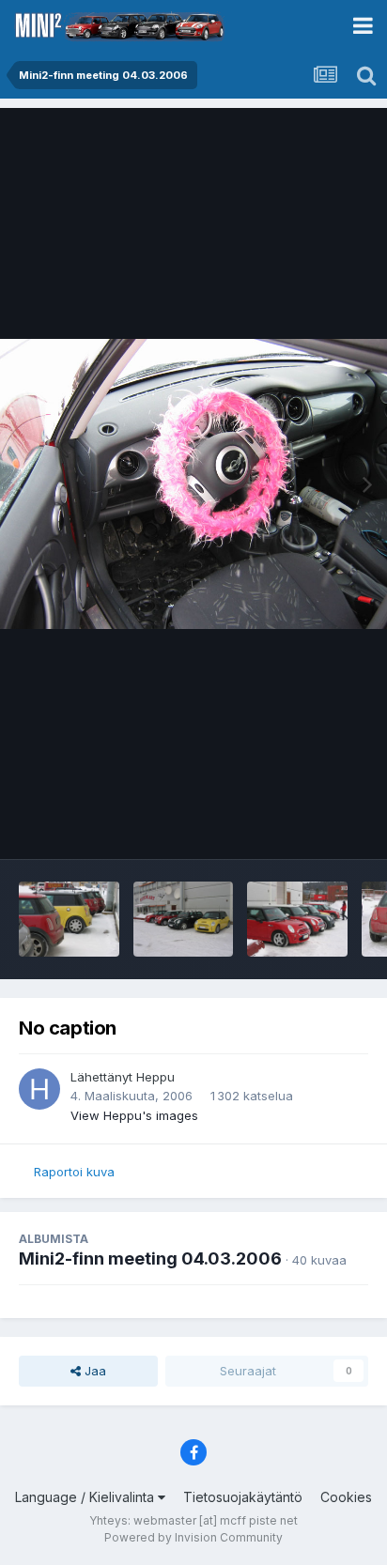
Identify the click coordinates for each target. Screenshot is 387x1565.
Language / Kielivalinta (86, 1497)
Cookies (346, 1497)
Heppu (155, 1076)
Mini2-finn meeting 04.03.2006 (150, 1258)
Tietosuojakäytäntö (242, 1497)
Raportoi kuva (74, 1171)
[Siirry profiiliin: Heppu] (39, 1089)
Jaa (93, 1370)
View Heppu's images (134, 1115)
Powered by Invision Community (193, 1537)
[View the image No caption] (69, 919)
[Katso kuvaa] (193, 484)
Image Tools (309, 825)
